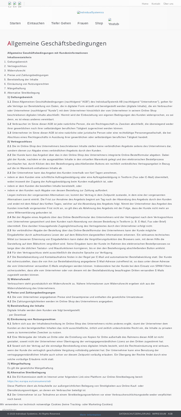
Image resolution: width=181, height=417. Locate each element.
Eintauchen (35, 23)
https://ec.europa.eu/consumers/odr (29, 381)
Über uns (169, 3)
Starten (15, 23)
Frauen (83, 23)
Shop (99, 23)
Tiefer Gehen (61, 23)
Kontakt (156, 3)
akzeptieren (9, 409)
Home (145, 3)
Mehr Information (90, 414)
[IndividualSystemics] (90, 12)
